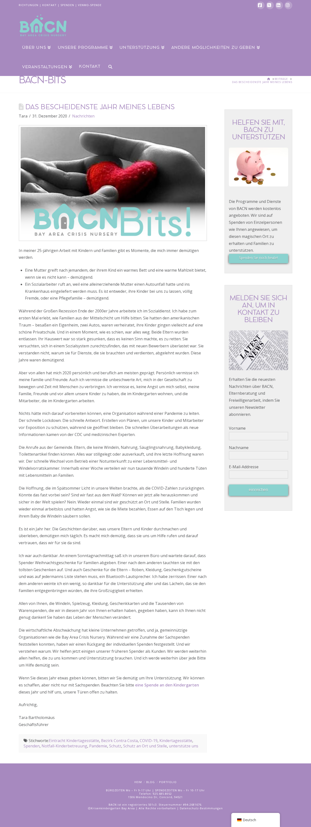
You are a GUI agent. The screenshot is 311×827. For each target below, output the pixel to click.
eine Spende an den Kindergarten (167, 685)
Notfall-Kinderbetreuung (64, 746)
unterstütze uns (183, 746)
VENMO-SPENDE (90, 5)
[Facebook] (261, 5)
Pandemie (98, 746)
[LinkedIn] (279, 5)
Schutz (115, 746)
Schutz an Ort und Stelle (145, 746)
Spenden (32, 746)
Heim (138, 782)
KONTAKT (49, 5)
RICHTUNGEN (28, 5)
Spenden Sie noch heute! (258, 257)
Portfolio (168, 782)
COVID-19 (148, 740)
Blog (150, 782)
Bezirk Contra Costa (119, 740)
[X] (270, 5)
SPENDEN (67, 5)
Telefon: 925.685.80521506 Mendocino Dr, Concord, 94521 (155, 795)
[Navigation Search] (108, 66)
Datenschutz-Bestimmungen (201, 808)
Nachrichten (83, 116)
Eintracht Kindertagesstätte (74, 740)
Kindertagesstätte (175, 740)
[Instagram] (288, 5)
